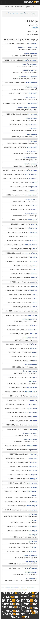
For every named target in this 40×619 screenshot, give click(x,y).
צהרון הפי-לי (33, 462)
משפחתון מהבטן (31, 118)
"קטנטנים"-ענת (32, 178)
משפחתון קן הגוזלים (30, 158)
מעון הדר (34, 495)
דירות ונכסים (9, 7)
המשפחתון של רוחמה (30, 64)
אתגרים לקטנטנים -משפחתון (27, 47)
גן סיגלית (34, 274)
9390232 (35, 28)
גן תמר (35, 303)
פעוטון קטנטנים (32, 446)
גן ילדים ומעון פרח (31, 245)
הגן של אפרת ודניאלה (30, 338)
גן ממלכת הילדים (31, 253)
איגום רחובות (32, 195)
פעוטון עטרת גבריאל (30, 439)
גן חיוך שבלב (32, 228)
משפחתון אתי (32, 93)
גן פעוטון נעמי (32, 290)
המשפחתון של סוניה (30, 60)
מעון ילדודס (33, 551)
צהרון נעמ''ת (33, 470)
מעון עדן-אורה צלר (31, 572)
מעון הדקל (33, 479)
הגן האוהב (33, 334)
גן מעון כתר (33, 261)
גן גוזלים (34, 209)
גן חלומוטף (33, 232)
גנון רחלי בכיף (32, 315)
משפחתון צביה (32, 151)
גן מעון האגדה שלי (31, 392)
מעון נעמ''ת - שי (31, 568)
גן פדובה (34, 282)
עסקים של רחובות (25, 13)
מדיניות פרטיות (13, 590)
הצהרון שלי (33, 454)
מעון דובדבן (33, 381)
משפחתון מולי (32, 124)
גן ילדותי (34, 236)
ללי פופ (34, 361)
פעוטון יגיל (33, 421)
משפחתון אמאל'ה (31, 87)
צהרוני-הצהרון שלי (31, 174)
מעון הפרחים (32, 43)
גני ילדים (15, 13)
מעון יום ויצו (33, 483)
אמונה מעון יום (32, 388)
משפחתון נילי (32, 141)
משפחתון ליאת (32, 114)
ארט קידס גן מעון (31, 199)
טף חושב (34, 352)
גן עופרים (34, 278)
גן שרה (34, 298)
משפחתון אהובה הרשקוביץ (28, 76)
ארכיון (28, 7)
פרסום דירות (31, 588)
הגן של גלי (33, 344)
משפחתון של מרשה (30, 164)
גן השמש (34, 224)
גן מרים (34, 265)
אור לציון (34, 187)
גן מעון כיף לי (32, 396)
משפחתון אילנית (31, 83)
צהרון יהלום (33, 466)
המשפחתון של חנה (30, 54)
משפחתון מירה (32, 135)
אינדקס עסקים (19, 7)
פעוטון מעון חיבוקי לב (30, 433)
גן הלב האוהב (32, 220)
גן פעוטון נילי (32, 400)
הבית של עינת (32, 329)
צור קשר (23, 588)
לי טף (35, 356)
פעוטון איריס (33, 404)
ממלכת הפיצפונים (31, 365)
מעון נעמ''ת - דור (31, 562)
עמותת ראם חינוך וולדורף (28, 371)
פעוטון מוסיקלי (32, 429)
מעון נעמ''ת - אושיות (30, 555)
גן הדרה (34, 182)
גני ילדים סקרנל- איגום (29, 319)
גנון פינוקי (34, 311)
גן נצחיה (34, 269)
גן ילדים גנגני (32, 240)
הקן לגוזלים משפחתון (30, 70)
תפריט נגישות (6, 588)
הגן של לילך (33, 348)
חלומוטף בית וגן (31, 578)
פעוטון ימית (33, 425)
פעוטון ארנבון (32, 408)
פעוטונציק (33, 450)
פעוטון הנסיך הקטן (31, 412)
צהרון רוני (34, 475)
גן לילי (35, 307)
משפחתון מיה (32, 128)
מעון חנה (34, 501)
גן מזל (35, 249)
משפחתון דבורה (31, 103)
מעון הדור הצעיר (31, 491)
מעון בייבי (34, 487)
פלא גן (35, 377)
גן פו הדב (34, 286)
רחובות (34, 13)
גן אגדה (34, 205)
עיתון (33, 7)
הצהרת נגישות (15, 588)
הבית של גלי (33, 325)
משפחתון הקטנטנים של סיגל (27, 108)
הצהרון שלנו (33, 458)
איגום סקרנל (33, 191)
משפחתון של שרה (31, 170)
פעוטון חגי (33, 417)
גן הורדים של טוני (31, 214)
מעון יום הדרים (32, 506)
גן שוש (35, 294)
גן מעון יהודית (32, 257)
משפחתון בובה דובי (30, 97)
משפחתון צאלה (32, 147)
